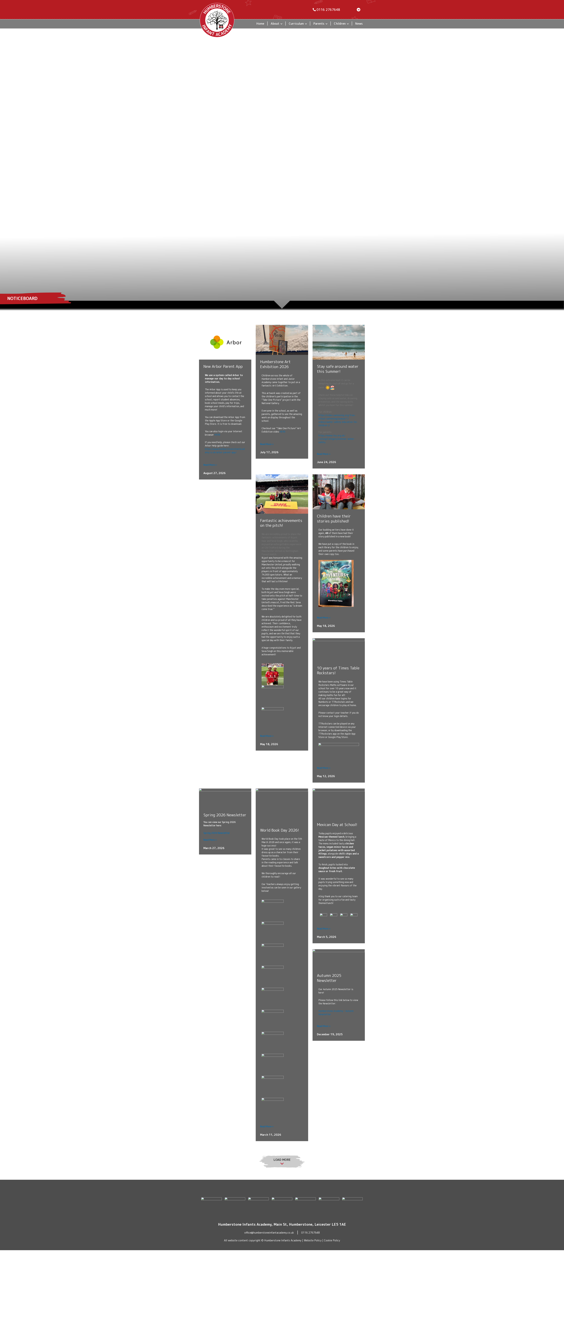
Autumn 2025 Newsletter (329, 978)
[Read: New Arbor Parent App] (225, 342)
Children (340, 23)
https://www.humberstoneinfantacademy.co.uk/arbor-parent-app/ (225, 450)
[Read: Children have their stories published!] (339, 491)
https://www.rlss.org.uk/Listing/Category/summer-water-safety (336, 439)
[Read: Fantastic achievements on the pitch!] (282, 493)
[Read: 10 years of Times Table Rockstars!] (339, 649)
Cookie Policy (332, 1240)
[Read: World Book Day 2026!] (282, 805)
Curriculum (296, 23)
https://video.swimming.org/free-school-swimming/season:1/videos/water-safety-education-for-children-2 (338, 420)
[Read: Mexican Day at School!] (339, 803)
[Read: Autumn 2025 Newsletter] (339, 958)
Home (260, 23)
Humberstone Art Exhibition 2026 (275, 364)
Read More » (210, 464)
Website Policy (313, 1240)
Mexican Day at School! (337, 824)
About (275, 23)
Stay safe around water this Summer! (338, 369)
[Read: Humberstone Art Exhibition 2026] (282, 339)
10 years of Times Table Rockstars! (338, 670)
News (359, 23)
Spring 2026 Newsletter (224, 815)
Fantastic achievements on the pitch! (281, 523)
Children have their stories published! (334, 518)
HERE (217, 434)
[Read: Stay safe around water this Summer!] (339, 342)
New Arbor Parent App (223, 366)
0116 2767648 (310, 1232)
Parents (318, 23)
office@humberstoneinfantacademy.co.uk (269, 1232)
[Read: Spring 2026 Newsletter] (225, 798)
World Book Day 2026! (279, 830)
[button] (281, 23)
